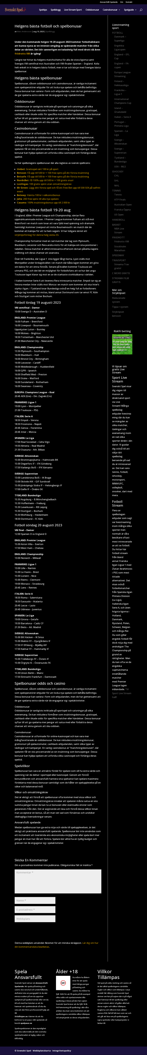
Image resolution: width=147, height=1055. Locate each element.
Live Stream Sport (73, 10)
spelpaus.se (26, 1023)
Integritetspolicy (61, 1050)
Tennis (118, 194)
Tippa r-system (120, 306)
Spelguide (129, 10)
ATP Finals (120, 199)
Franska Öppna (122, 209)
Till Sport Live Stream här (121, 693)
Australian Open (123, 204)
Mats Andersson (24, 31)
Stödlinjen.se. (21, 1016)
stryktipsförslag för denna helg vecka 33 (36, 234)
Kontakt (129, 2)
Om (121, 2)
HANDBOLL (118, 219)
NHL (116, 185)
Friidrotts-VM (121, 241)
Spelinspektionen (22, 1028)
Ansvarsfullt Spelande (109, 2)
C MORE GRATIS (121, 273)
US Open (119, 214)
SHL (116, 180)
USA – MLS (120, 166)
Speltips (43, 10)
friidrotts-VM (22, 53)
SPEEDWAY (118, 255)
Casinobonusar (110, 10)
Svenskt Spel (24, 1050)
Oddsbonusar (92, 10)
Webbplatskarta (42, 1050)
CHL (116, 175)
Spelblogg (55, 10)
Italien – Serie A (122, 117)
